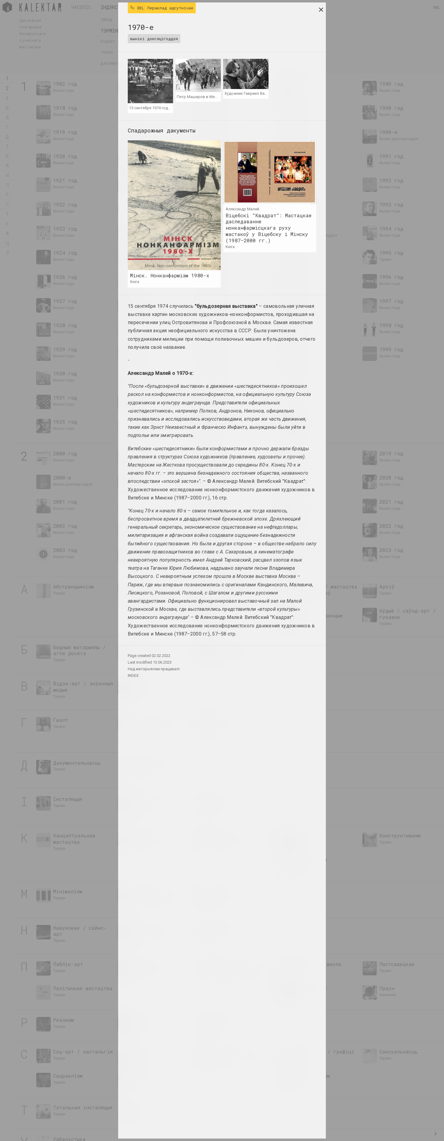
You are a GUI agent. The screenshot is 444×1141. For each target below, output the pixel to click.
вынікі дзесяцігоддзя (154, 38)
